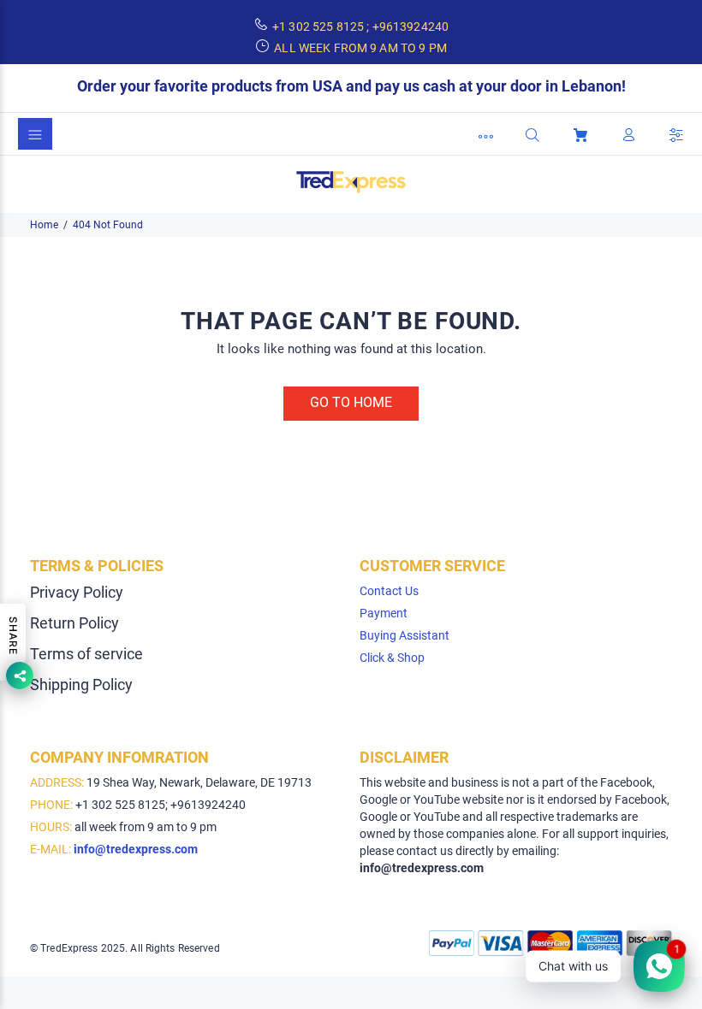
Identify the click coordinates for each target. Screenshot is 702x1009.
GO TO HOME (351, 402)
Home (44, 225)
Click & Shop (392, 657)
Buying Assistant (404, 635)
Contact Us (389, 591)
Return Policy (74, 623)
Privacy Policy (76, 592)
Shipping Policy (81, 684)
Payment (384, 613)
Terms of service (86, 654)
